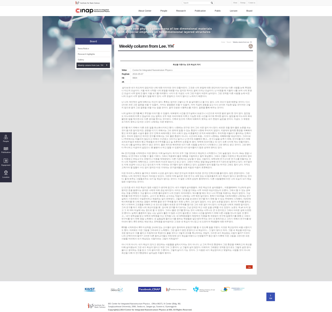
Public (218, 11)
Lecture (233, 11)
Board (249, 11)
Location (5, 177)
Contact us (251, 3)
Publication (200, 11)
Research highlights (86, 54)
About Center (144, 11)
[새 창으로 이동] (87, 2)
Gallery (81, 60)
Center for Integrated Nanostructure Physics (92, 10)
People (163, 11)
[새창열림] (96, 289)
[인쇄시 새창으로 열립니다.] (250, 47)
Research (181, 11)
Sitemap (242, 3)
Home (235, 3)
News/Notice (83, 48)
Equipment (5, 165)
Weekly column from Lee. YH (90, 65)
